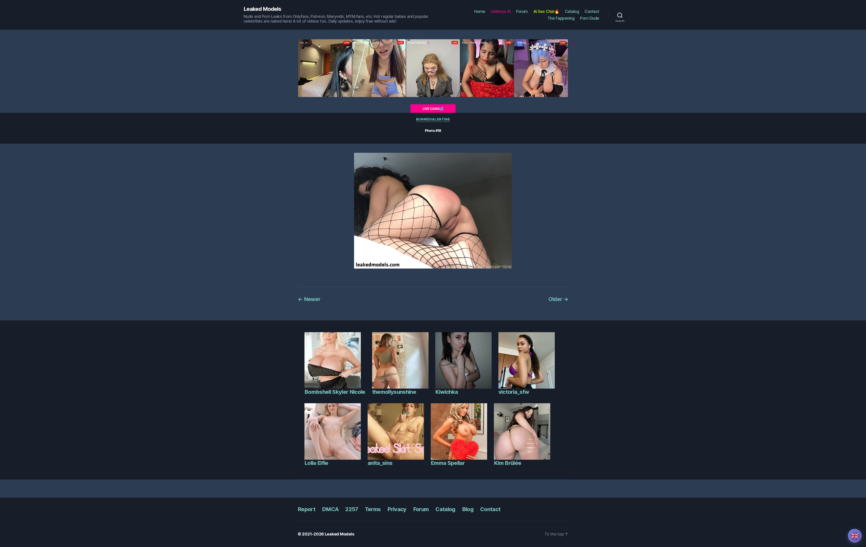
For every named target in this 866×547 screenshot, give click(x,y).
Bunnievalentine (433, 119)
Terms (373, 509)
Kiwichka (446, 392)
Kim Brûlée (507, 463)
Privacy (396, 509)
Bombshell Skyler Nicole (334, 392)
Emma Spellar (448, 463)
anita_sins (380, 463)
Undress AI (501, 11)
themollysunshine (394, 392)
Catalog (572, 11)
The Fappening (561, 18)
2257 (351, 509)
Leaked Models (262, 9)
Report (306, 509)
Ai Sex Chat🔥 (546, 11)
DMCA (330, 509)
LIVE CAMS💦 (433, 109)
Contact (592, 11)
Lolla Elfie (316, 463)
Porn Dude (589, 18)
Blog (467, 509)
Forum (522, 11)
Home (479, 11)
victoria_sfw (513, 392)
